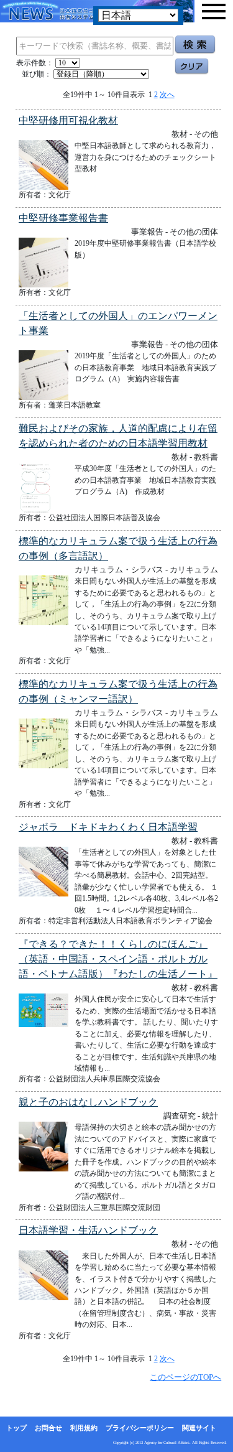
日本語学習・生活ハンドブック (88, 1230)
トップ (16, 1427)
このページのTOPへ (185, 1377)
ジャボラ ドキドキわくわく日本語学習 (108, 827)
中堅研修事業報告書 (63, 218)
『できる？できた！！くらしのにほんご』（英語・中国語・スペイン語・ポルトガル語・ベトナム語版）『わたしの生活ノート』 (118, 959)
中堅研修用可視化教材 (68, 120)
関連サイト (199, 1427)
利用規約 (84, 1427)
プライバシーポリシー (140, 1427)
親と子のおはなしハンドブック (88, 1102)
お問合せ (48, 1427)
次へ (167, 94)
